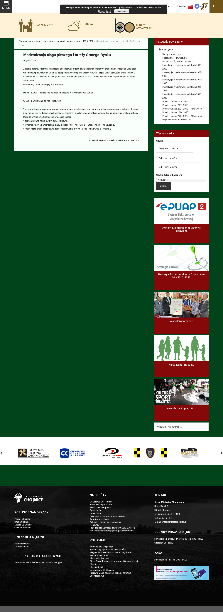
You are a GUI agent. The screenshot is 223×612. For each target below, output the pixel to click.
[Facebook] (196, 6)
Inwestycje (166, 49)
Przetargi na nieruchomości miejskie (108, 516)
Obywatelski (144, 26)
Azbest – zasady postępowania (105, 522)
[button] (212, 6)
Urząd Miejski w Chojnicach (29, 6)
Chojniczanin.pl (97, 575)
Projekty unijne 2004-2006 (175, 101)
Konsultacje (95, 513)
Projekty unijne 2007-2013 (175, 105)
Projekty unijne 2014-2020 (175, 112)
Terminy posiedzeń (99, 519)
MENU (6, 8)
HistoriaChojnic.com (99, 558)
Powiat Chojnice (22, 519)
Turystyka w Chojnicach (101, 546)
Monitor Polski (21, 546)
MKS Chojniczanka (99, 555)
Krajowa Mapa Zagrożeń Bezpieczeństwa (110, 573)
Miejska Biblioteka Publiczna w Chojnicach (111, 552)
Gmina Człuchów (22, 527)
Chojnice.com (96, 564)
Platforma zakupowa (100, 507)
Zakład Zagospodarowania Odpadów (108, 549)
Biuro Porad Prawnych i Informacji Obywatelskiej (114, 561)
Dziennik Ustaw (22, 543)
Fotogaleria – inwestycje (174, 58)
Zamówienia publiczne (101, 504)
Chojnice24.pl (96, 567)
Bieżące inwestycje (171, 54)
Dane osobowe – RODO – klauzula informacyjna (38, 562)
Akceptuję (121, 11)
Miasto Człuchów (23, 524)
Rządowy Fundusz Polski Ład (176, 119)
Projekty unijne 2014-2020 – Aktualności (182, 116)
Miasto (44, 25)
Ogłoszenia (95, 510)
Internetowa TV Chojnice (102, 570)
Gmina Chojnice (22, 522)
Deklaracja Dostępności (101, 501)
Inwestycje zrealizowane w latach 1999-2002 (119, 140)
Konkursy (94, 525)
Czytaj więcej (104, 10)
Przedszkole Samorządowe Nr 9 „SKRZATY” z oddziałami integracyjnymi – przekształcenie (112, 529)
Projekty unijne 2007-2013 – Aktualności (182, 108)
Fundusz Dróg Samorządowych (177, 61)
